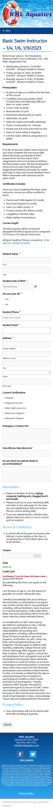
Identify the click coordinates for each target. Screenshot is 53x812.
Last (5, 274)
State (5, 376)
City (4, 368)
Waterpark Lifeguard (14, 418)
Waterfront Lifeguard (14, 413)
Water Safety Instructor (15, 408)
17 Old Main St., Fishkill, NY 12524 (26, 241)
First (5, 264)
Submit (7, 724)
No (6, 304)
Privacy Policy (26, 793)
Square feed (7, 578)
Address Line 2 (9, 358)
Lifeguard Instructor (14, 403)
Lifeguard (9, 397)
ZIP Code (7, 386)
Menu (8, 31)
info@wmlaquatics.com (26, 745)
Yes (6, 299)
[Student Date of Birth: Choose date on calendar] (35, 286)
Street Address (9, 348)
